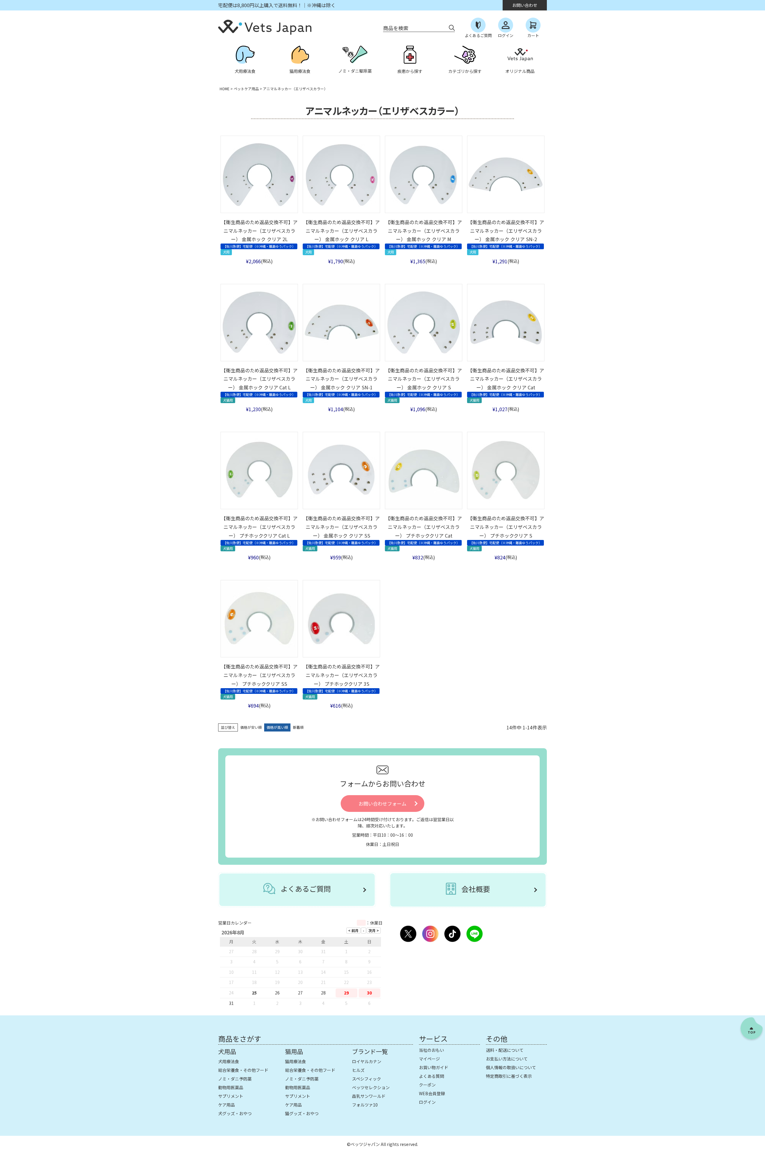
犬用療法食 (228, 1061)
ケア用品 (226, 1105)
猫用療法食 (295, 1061)
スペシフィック (366, 1079)
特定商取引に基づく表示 (509, 1076)
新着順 (298, 727)
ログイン (427, 1102)
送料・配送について (505, 1050)
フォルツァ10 (365, 1105)
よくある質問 (431, 1076)
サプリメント (230, 1096)
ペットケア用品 (246, 88)
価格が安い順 (251, 727)
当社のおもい (431, 1050)
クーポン (427, 1085)
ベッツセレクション (371, 1087)
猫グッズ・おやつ (302, 1113)
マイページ (429, 1059)
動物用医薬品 (230, 1087)
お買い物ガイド (433, 1067)
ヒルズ (358, 1070)
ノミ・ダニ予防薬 (235, 1079)
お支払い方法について (507, 1059)
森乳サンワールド (368, 1096)
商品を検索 (395, 28)
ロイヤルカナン (366, 1061)
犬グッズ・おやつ (235, 1113)
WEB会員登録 (432, 1093)
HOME (225, 88)
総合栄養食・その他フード (243, 1070)
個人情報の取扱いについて (511, 1067)
